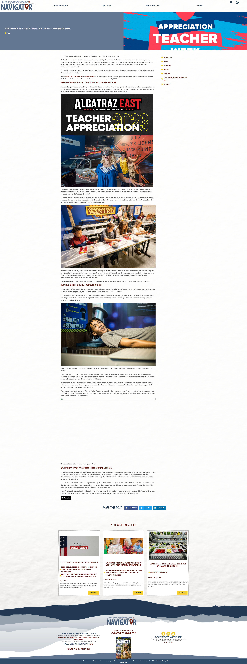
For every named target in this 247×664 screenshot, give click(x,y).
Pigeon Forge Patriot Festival (85, 577)
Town (63, 569)
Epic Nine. (167, 661)
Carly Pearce (66, 574)
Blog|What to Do (71, 567)
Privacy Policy (123, 662)
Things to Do (107, 6)
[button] (131, 508)
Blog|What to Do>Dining (158, 572)
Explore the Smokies (60, 6)
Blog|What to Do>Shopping (87, 567)
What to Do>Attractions (123, 573)
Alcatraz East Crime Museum (73, 76)
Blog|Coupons (124, 570)
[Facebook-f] (163, 634)
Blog (8, 33)
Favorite (67, 498)
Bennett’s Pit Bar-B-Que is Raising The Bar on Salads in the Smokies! (168, 564)
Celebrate (75, 574)
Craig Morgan (84, 574)
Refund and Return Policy (78, 648)
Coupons (199, 6)
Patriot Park (69, 577)
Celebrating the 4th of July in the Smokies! (79, 562)
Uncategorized (71, 569)
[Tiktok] (173, 634)
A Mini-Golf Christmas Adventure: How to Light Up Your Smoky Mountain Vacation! (123, 563)
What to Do (81, 569)
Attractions (110, 570)
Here (91, 643)
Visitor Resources (153, 6)
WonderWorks (89, 76)
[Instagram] (168, 634)
